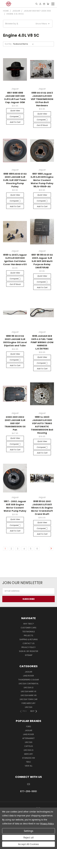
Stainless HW (28, 758)
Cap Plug (28, 746)
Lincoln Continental (28, 683)
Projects (28, 635)
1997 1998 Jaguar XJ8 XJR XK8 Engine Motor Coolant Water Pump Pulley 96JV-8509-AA (42, 180)
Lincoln (28, 707)
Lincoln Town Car (28, 699)
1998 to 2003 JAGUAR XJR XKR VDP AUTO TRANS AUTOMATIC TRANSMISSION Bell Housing (42, 425)
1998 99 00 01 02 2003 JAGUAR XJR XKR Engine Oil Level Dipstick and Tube (15, 340)
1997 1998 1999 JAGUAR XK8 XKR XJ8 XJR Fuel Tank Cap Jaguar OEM (15, 97)
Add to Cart (15, 122)
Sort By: (8, 43)
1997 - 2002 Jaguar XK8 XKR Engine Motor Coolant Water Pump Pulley (15, 506)
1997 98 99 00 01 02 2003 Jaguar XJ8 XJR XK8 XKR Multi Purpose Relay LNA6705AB (42, 261)
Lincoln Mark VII (28, 691)
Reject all (28, 837)
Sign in (22, 651)
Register (34, 651)
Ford (28, 726)
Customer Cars (28, 627)
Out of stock (42, 125)
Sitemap (28, 655)
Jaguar (28, 671)
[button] (27, 24)
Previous (4, 846)
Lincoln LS (28, 687)
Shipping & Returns (28, 639)
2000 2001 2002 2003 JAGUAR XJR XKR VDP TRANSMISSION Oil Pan (15, 423)
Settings (28, 831)
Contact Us (29, 643)
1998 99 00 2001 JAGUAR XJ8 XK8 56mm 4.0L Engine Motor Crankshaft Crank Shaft (42, 508)
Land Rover (28, 675)
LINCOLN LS (28, 750)
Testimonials (28, 631)
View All (28, 766)
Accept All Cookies (28, 844)
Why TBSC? (28, 623)
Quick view (15, 110)
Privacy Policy (28, 647)
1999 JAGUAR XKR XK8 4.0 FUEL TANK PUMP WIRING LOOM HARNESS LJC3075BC (42, 342)
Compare (14, 116)
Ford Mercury (28, 703)
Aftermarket (28, 738)
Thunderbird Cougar (28, 679)
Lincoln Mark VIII (28, 695)
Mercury (28, 754)
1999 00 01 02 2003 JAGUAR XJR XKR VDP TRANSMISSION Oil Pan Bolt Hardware (42, 99)
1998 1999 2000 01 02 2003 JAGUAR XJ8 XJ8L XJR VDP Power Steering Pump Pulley (15, 180)
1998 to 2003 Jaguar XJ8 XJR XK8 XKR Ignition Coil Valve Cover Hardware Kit (15, 259)
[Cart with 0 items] (47, 3)
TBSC (28, 762)
